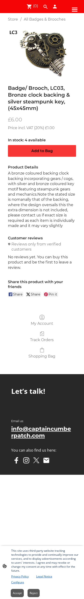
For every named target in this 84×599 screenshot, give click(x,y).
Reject (34, 593)
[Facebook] (16, 460)
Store (13, 19)
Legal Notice (44, 576)
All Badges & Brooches (45, 19)
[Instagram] (26, 460)
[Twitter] (36, 460)
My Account (42, 323)
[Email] (46, 460)
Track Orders (42, 340)
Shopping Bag (41, 356)
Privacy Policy (20, 576)
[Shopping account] (55, 6)
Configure (17, 582)
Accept (17, 593)
